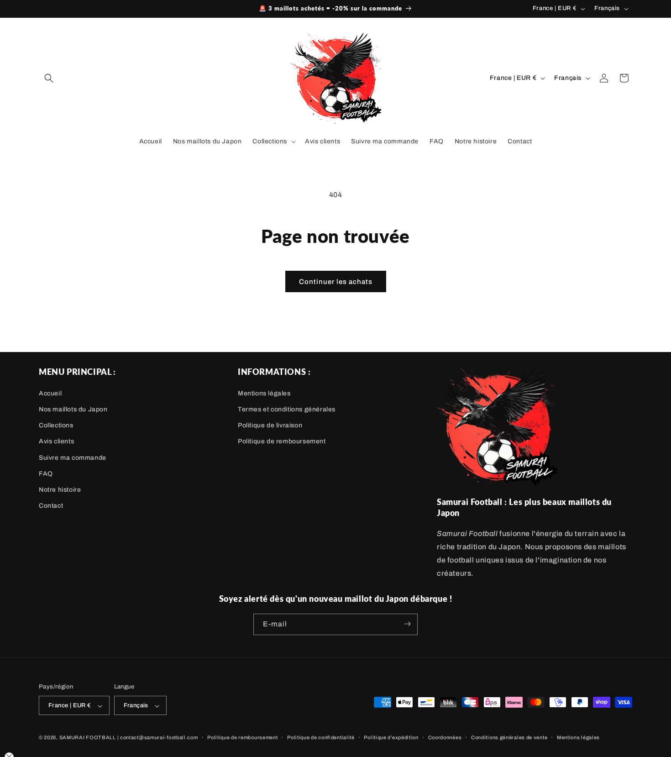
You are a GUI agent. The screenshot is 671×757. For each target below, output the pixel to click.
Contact (51, 505)
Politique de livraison (270, 425)
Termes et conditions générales (287, 408)
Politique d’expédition (391, 737)
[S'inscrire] (407, 624)
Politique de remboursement (282, 441)
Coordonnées (445, 737)
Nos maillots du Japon (73, 408)
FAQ (46, 473)
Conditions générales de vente (509, 737)
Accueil (50, 392)
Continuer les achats (335, 281)
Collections (56, 425)
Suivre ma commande (72, 457)
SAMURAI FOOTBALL (87, 738)
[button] (49, 78)
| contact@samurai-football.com (157, 738)
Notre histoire (60, 489)
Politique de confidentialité (321, 737)
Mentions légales (264, 392)
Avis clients (56, 441)
